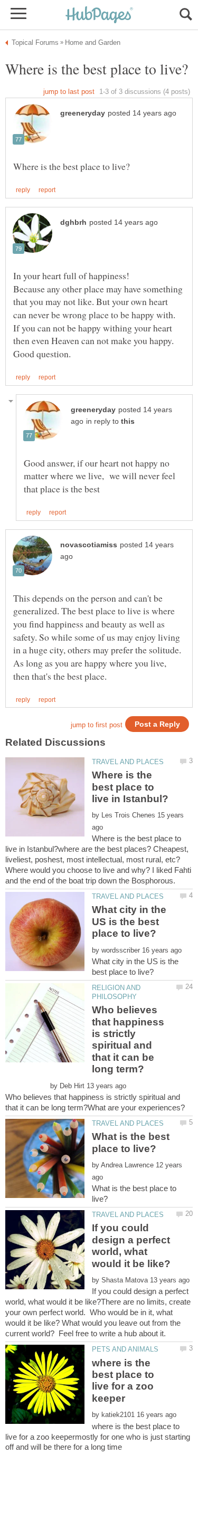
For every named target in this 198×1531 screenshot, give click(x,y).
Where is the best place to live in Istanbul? (130, 786)
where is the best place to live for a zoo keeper (123, 1380)
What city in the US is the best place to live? (129, 921)
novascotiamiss (88, 545)
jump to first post (96, 725)
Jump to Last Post (69, 92)
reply (23, 190)
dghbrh (73, 222)
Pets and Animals (125, 1349)
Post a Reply (157, 724)
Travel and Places (128, 762)
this (128, 421)
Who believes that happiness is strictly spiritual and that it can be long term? (128, 1039)
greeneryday (82, 113)
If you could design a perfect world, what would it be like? (131, 1245)
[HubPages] (99, 15)
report (47, 190)
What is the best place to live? (130, 1142)
